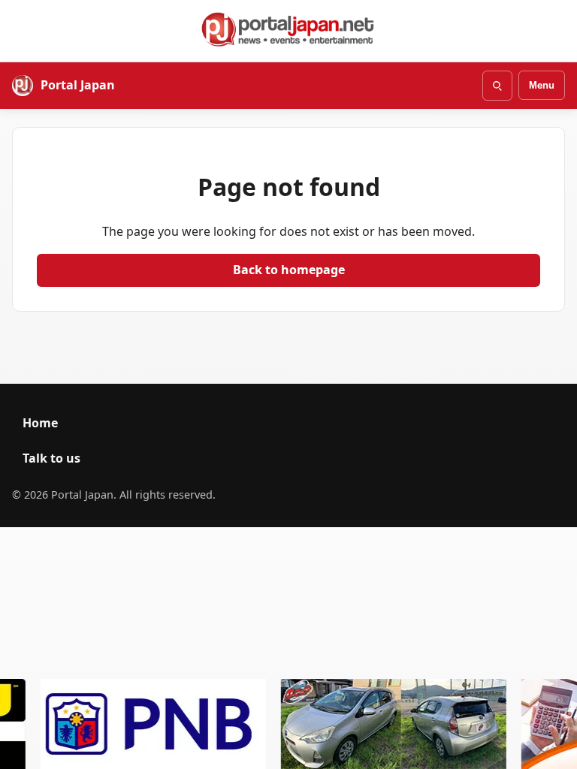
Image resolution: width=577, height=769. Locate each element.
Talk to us (51, 458)
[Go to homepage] (288, 29)
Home (40, 423)
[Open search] (497, 86)
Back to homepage (289, 269)
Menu (541, 85)
